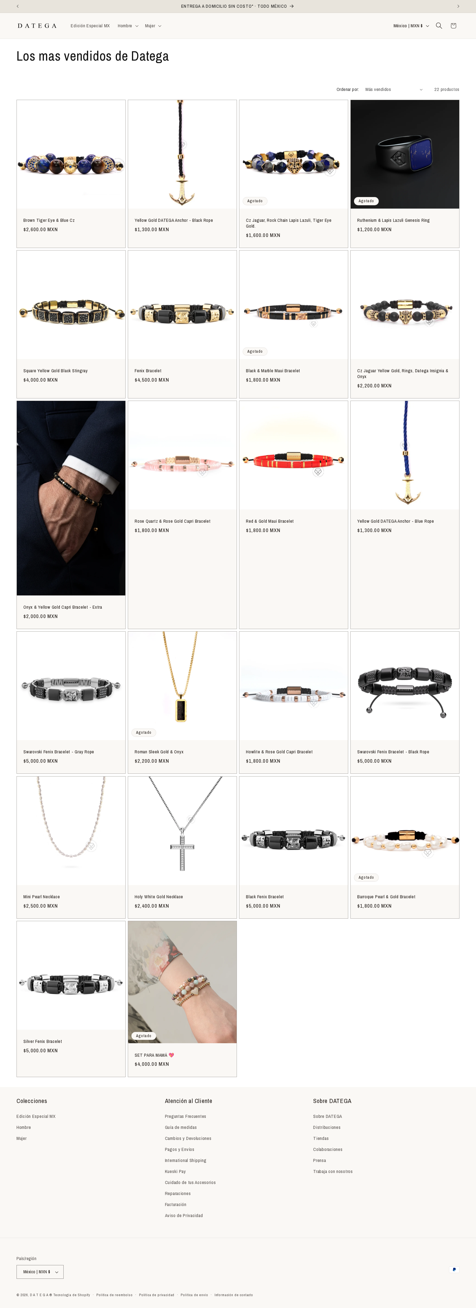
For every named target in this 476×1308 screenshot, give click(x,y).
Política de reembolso (114, 1294)
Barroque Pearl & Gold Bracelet (386, 897)
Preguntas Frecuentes (185, 1116)
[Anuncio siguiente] (458, 6)
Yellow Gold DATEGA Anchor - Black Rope (174, 220)
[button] (127, 26)
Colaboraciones (327, 1149)
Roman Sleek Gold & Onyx (159, 752)
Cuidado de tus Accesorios (190, 1182)
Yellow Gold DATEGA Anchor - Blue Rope (395, 521)
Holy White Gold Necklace (159, 897)
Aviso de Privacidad (184, 1215)
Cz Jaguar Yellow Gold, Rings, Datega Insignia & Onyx (402, 373)
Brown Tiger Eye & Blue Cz (49, 220)
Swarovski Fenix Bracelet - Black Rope (393, 752)
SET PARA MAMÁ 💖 (154, 1055)
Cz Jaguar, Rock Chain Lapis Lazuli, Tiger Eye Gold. (289, 223)
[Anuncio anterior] (18, 6)
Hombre (24, 1127)
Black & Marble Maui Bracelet (273, 371)
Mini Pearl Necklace (41, 897)
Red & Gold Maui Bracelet (270, 521)
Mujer (22, 1138)
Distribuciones (326, 1127)
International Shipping (186, 1160)
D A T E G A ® (41, 1294)
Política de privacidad (156, 1294)
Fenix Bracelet (148, 371)
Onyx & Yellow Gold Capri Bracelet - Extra (62, 607)
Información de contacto (234, 1294)
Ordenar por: (348, 89)
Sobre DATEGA (327, 1116)
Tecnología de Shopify (71, 1294)
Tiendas (321, 1138)
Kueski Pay (175, 1171)
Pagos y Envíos (179, 1149)
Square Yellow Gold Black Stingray (55, 371)
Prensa (319, 1160)
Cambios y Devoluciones (188, 1138)
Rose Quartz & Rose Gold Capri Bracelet (173, 521)
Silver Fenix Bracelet (42, 1041)
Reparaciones (178, 1193)
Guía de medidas (181, 1127)
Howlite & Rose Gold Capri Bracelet (279, 752)
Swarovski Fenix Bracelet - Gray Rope (58, 752)
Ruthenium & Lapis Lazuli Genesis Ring (393, 220)
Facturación (175, 1204)
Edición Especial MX (36, 1116)
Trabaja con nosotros (333, 1171)
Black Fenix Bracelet (265, 897)
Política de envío (194, 1294)
